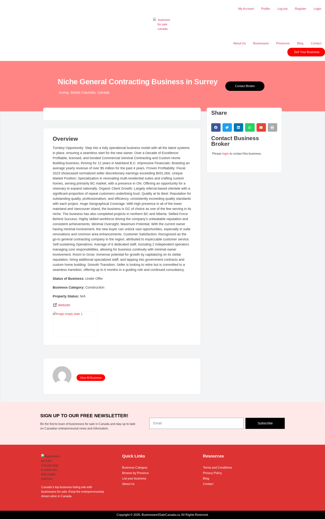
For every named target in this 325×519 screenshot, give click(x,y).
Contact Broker (245, 86)
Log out (282, 8)
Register (300, 8)
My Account (246, 8)
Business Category (134, 467)
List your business (134, 478)
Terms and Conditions (217, 467)
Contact (316, 43)
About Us (239, 43)
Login (317, 8)
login (225, 153)
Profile (265, 8)
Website (64, 305)
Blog (300, 43)
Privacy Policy (212, 473)
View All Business (91, 377)
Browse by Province (135, 473)
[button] (216, 127)
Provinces (283, 43)
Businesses (261, 43)
